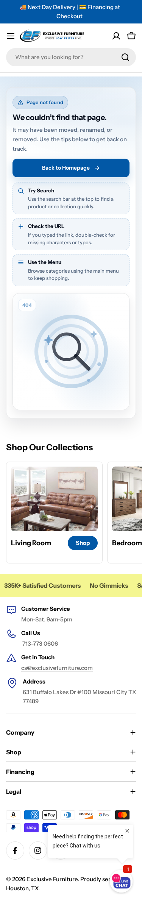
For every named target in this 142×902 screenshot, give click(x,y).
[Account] (116, 36)
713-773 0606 (39, 643)
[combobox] (71, 57)
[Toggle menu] (10, 36)
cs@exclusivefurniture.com (57, 667)
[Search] (125, 57)
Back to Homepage (66, 167)
